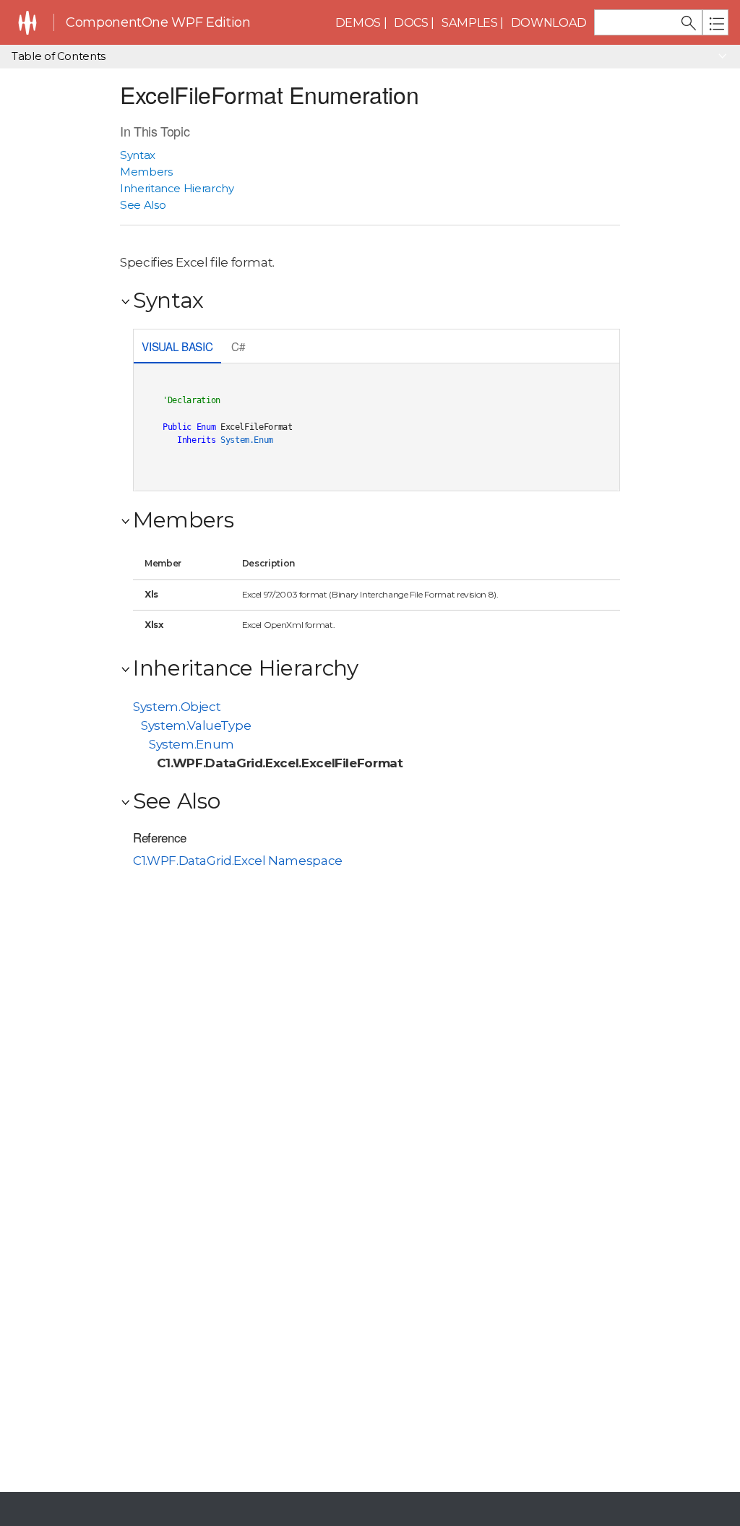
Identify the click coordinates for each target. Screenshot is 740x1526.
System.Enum (246, 440)
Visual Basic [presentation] (177, 346)
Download (549, 22)
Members (146, 171)
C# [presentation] (238, 346)
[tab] (177, 347)
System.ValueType (196, 725)
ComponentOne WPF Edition (158, 22)
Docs (411, 22)
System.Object (176, 706)
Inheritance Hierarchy (177, 188)
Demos (358, 22)
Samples (470, 22)
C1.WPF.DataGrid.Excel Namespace (238, 860)
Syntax (137, 155)
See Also (142, 205)
